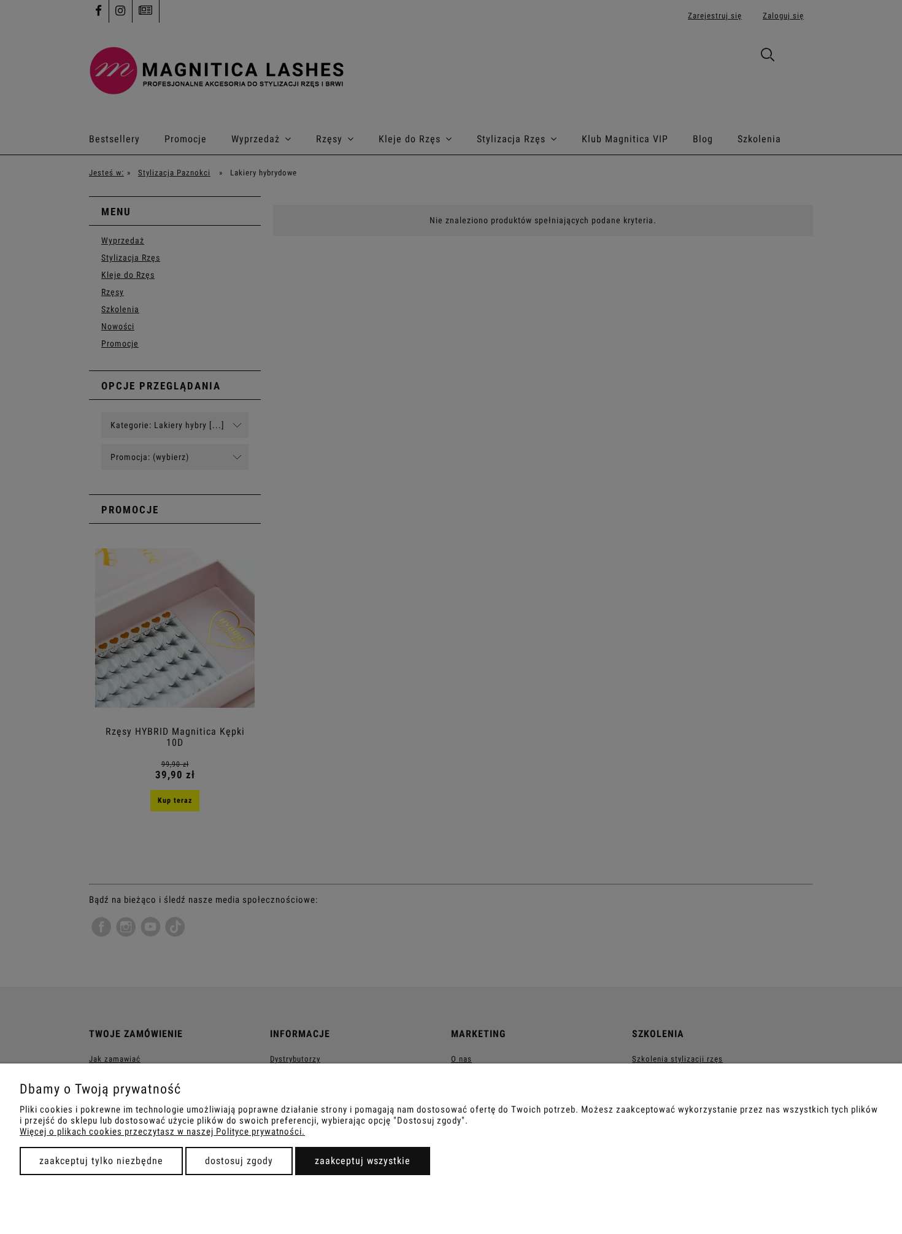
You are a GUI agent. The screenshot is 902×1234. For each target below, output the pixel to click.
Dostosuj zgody (239, 1161)
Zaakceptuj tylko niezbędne (101, 1161)
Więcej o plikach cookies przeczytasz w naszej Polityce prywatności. (162, 1131)
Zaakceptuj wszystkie (363, 1161)
